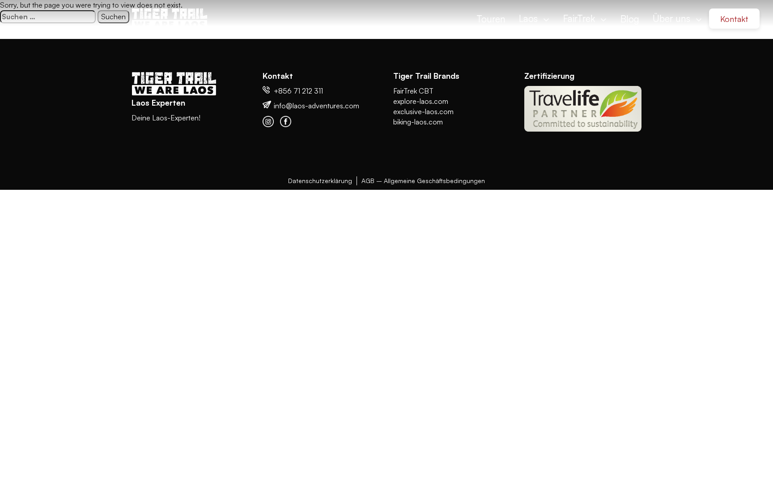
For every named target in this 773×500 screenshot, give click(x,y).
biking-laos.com (418, 121)
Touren (490, 19)
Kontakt (734, 19)
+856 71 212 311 (298, 90)
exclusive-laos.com (423, 111)
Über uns (673, 18)
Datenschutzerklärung (320, 180)
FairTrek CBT (413, 90)
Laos (529, 18)
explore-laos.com (420, 101)
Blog (629, 19)
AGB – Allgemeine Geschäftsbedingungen (423, 180)
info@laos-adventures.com (316, 105)
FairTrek (580, 18)
